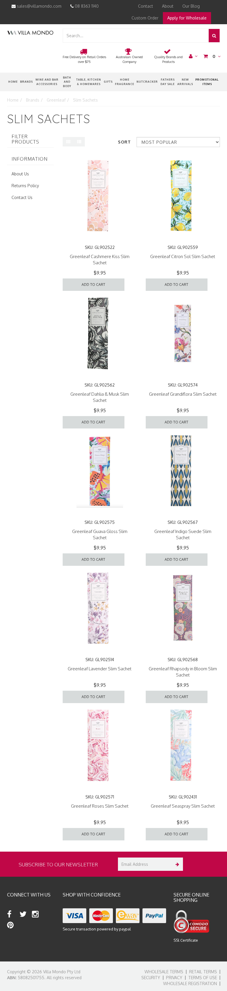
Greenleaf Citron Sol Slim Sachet (182, 256)
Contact (145, 6)
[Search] (214, 35)
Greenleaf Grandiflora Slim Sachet (183, 394)
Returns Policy (25, 185)
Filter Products (25, 139)
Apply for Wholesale (187, 17)
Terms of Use (202, 977)
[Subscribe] (176, 864)
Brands (26, 81)
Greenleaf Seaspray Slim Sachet (183, 806)
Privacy (174, 977)
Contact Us (22, 197)
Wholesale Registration (190, 983)
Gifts (108, 81)
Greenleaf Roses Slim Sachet (100, 806)
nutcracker (147, 81)
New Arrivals (185, 81)
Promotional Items (207, 81)
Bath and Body (67, 82)
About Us (20, 173)
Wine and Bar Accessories (47, 81)
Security (150, 977)
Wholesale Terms (164, 971)
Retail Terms (203, 971)
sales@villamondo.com (38, 6)
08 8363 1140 (86, 6)
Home (13, 81)
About (168, 6)
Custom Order (145, 17)
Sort (124, 141)
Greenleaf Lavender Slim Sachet (100, 668)
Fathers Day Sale (167, 81)
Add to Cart (93, 284)
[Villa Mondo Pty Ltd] (30, 32)
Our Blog (191, 6)
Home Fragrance (124, 81)
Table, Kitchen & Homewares (88, 81)
